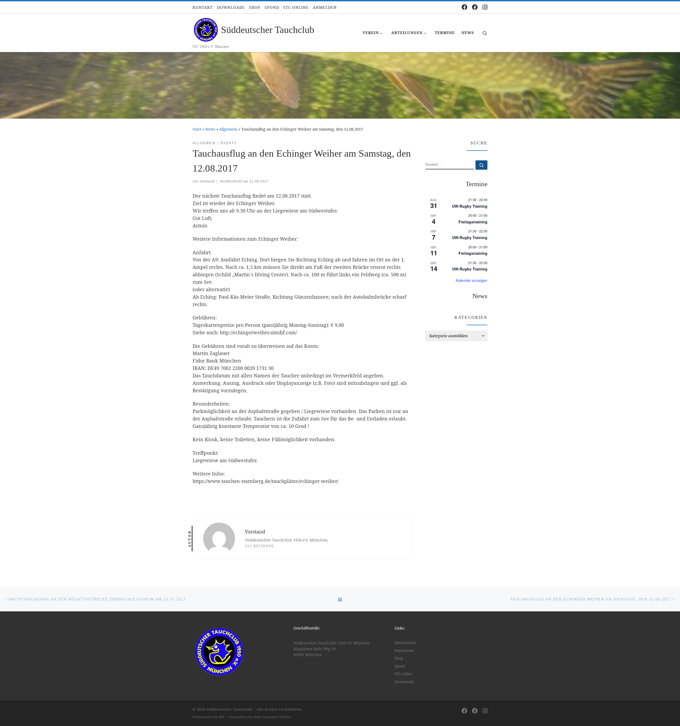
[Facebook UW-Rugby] (475, 7)
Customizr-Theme (276, 717)
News (210, 129)
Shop (398, 658)
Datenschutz (405, 642)
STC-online (403, 673)
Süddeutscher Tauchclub (229, 709)
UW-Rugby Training (469, 206)
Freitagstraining (472, 221)
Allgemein (228, 129)
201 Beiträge (259, 546)
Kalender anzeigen (471, 280)
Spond (399, 666)
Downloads (404, 681)
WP (222, 717)
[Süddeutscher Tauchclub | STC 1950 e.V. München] (206, 29)
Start (197, 129)
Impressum (404, 650)
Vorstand (207, 181)
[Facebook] (465, 7)
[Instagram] (484, 7)
